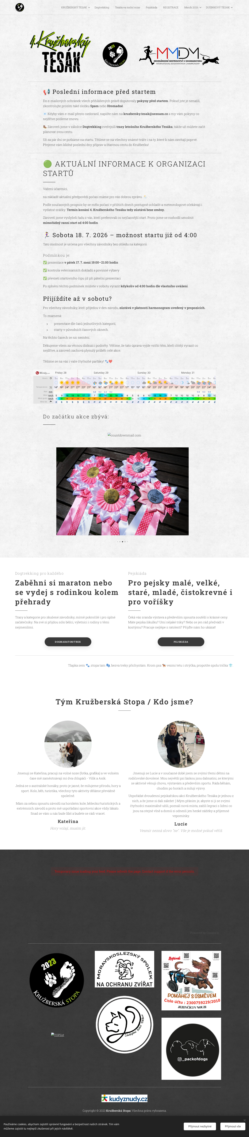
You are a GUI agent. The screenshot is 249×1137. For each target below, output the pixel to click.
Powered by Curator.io (204, 933)
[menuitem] (76, 7)
